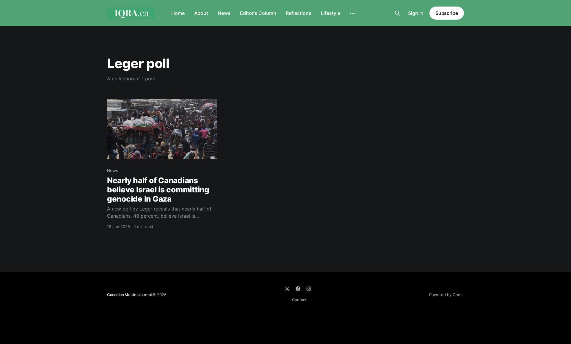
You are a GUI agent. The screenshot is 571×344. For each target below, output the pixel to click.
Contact (299, 299)
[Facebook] (298, 288)
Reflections (298, 13)
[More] (352, 13)
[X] (287, 288)
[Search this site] (397, 13)
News (224, 13)
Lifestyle (330, 13)
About (201, 13)
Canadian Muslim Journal (129, 294)
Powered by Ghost (446, 294)
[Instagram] (308, 288)
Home (178, 13)
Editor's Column (258, 13)
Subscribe (446, 13)
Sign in (415, 13)
